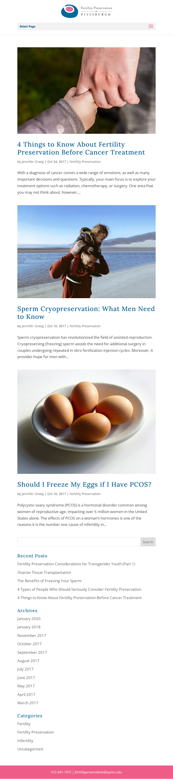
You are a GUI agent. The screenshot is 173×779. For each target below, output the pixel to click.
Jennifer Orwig (33, 161)
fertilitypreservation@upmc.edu (98, 772)
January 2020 (29, 618)
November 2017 (31, 635)
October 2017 (29, 643)
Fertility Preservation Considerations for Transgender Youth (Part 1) (76, 563)
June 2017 (26, 677)
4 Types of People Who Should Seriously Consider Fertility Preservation (79, 589)
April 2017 (26, 694)
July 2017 (25, 669)
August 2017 (28, 660)
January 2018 (29, 626)
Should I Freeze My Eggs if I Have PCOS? (84, 484)
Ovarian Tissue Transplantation (44, 572)
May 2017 (26, 685)
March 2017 (27, 702)
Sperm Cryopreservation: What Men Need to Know (86, 312)
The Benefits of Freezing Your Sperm (49, 580)
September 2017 (32, 652)
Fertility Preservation (85, 161)
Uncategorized (30, 749)
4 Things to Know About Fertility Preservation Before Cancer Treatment (81, 148)
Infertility (25, 740)
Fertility (24, 723)
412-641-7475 (61, 772)
